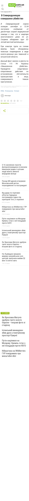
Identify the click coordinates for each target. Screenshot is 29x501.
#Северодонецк (9, 91)
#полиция (16, 91)
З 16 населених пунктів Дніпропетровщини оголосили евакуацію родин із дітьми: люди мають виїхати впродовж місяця (14, 169)
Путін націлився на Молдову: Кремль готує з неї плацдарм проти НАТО (14, 221)
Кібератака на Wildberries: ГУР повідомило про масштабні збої (14, 209)
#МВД (2, 91)
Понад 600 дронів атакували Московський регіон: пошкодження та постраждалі (14, 183)
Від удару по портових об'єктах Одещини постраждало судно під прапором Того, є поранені (13, 196)
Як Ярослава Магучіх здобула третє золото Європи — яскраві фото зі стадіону (14, 244)
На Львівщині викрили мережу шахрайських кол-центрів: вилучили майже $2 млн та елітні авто (13, 257)
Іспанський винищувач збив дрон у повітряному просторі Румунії (14, 232)
